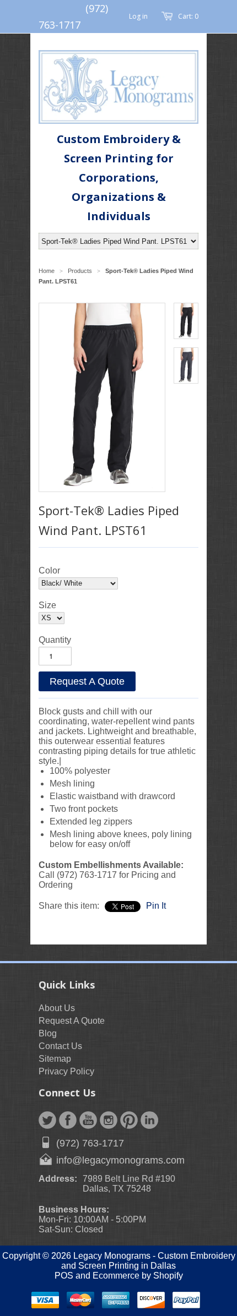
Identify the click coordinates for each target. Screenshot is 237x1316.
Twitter (47, 1120)
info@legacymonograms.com (120, 1160)
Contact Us (60, 1046)
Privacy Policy (66, 1071)
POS (64, 1275)
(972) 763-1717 (90, 1143)
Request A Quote (87, 681)
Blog (48, 1033)
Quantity (55, 640)
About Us (57, 1008)
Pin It (156, 905)
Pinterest (129, 1120)
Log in (138, 16)
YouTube (88, 1120)
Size (47, 605)
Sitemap (55, 1058)
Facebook (68, 1120)
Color (49, 570)
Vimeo (149, 1120)
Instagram (108, 1120)
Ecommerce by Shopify (138, 1275)
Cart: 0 (188, 16)
